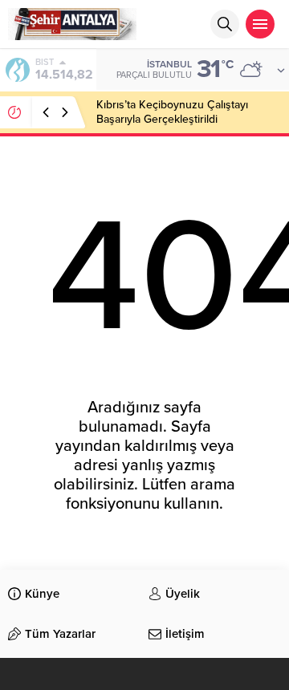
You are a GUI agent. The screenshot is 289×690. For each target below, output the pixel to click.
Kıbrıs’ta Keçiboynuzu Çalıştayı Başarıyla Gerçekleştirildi (172, 112)
